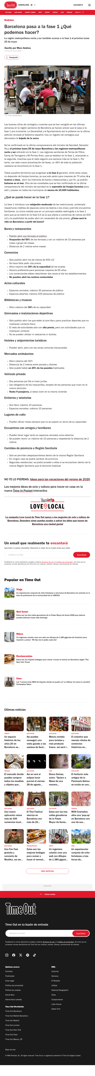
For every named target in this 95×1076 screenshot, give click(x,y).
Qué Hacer (18, 12)
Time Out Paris (11, 1035)
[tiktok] (34, 955)
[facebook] (13, 955)
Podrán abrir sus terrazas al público (28, 236)
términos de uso (48, 562)
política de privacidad (65, 562)
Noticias (8, 12)
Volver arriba (50, 895)
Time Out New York (13, 1030)
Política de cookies (13, 990)
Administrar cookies (13, 1000)
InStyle (54, 986)
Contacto (9, 972)
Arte (40, 12)
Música (55, 12)
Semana (54, 976)
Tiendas (69, 12)
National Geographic (59, 990)
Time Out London (12, 1025)
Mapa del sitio (10, 1050)
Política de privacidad (14, 986)
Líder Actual (56, 1004)
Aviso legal (9, 981)
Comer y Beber (30, 12)
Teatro (47, 12)
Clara (53, 995)
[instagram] (6, 955)
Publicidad (9, 976)
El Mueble (55, 981)
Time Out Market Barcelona (16, 1016)
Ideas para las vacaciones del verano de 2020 (60, 479)
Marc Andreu (24, 48)
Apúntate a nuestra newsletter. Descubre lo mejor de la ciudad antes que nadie (37, 548)
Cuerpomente (57, 1000)
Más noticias (47, 871)
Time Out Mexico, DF (13, 1040)
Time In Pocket (23, 491)
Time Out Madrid (12, 1021)
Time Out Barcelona (13, 1011)
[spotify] (27, 955)
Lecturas (55, 972)
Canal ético (9, 995)
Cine (62, 12)
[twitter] (20, 955)
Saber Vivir (55, 1009)
